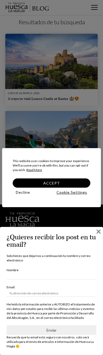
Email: (11, 287)
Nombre (12, 270)
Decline (23, 192)
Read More (34, 170)
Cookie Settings (72, 192)
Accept (51, 183)
